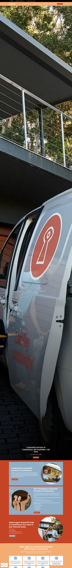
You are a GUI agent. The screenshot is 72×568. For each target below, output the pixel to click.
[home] (12, 4)
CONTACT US (37, 512)
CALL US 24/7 (12, 535)
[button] (30, 4)
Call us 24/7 (36, 457)
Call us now (15, 479)
